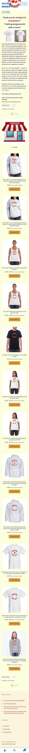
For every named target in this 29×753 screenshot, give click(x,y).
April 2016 (6, 726)
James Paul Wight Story (10, 703)
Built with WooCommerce (8, 744)
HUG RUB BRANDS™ (7, 5)
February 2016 (7, 732)
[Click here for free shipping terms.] (11, 101)
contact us (10, 86)
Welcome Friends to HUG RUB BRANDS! (14, 700)
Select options (14, 189)
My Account (5, 750)
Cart (22, 749)
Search (14, 750)
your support (5, 90)
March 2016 (7, 729)
